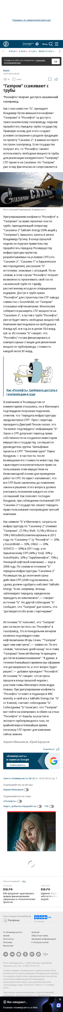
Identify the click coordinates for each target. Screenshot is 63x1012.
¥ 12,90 (32, 51)
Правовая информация (44, 938)
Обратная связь (40, 935)
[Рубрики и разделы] (56, 44)
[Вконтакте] (12, 954)
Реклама (7, 942)
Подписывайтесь (18, 765)
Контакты (8, 938)
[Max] (38, 954)
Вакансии (8, 945)
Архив (6, 935)
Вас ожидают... (17, 1002)
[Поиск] (50, 44)
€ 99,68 (22, 51)
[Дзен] (18, 954)
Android (35, 932)
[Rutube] (32, 954)
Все (24, 881)
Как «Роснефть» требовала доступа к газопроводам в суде (31, 392)
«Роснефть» (9, 801)
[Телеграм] (5, 954)
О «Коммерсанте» (13, 932)
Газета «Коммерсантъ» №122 (19, 778)
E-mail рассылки (40, 942)
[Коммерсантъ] (6, 44)
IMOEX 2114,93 (45, 51)
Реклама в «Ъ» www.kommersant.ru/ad (31, 20)
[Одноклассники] (25, 954)
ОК (55, 61)
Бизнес (6, 70)
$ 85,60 (12, 51)
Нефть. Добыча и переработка (19, 806)
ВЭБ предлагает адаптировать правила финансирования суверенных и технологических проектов (19, 898)
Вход (44, 44)
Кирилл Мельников (13, 789)
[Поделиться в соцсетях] (56, 79)
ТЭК (46, 806)
